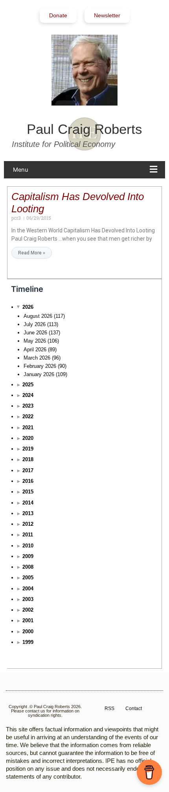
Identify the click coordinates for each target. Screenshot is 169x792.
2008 (27, 567)
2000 (27, 631)
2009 (27, 556)
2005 (27, 578)
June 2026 (35, 333)
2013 (27, 513)
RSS (109, 708)
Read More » (31, 253)
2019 (27, 449)
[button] (87, 169)
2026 (27, 307)
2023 (27, 406)
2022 (27, 416)
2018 (27, 459)
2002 (27, 610)
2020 (27, 438)
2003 (27, 599)
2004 (27, 589)
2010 (27, 546)
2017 (27, 470)
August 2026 (38, 316)
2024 (27, 395)
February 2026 (40, 366)
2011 (27, 535)
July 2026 (35, 324)
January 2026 (39, 374)
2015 (27, 492)
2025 (27, 385)
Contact (133, 708)
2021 (27, 427)
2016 (27, 481)
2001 (27, 620)
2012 (27, 524)
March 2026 (37, 358)
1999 (27, 642)
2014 (27, 503)
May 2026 (35, 341)
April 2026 (35, 349)
